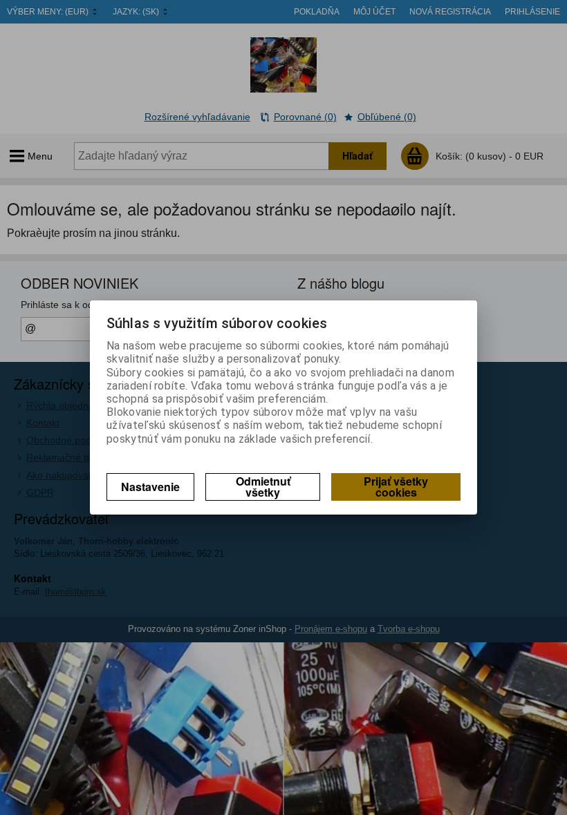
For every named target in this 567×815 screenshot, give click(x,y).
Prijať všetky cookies (396, 486)
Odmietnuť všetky (263, 486)
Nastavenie (150, 487)
